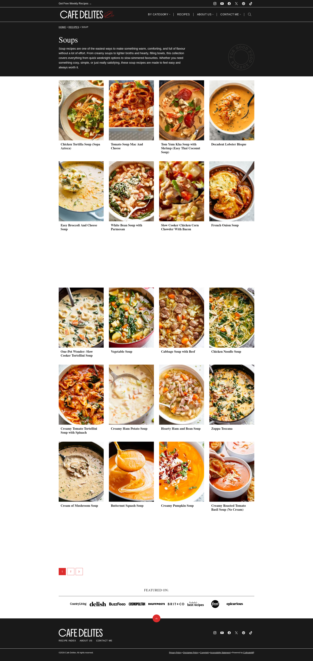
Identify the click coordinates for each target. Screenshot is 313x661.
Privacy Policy (175, 653)
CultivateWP (248, 653)
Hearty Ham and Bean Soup (181, 428)
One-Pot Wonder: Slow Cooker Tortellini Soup (77, 353)
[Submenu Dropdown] (170, 15)
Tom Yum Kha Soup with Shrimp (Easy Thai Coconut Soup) (180, 148)
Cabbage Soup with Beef (178, 351)
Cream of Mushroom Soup (79, 505)
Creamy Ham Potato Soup (129, 428)
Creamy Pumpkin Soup (177, 505)
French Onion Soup (225, 225)
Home (62, 27)
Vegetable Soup (121, 351)
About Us (204, 14)
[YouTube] (222, 3)
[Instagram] (214, 3)
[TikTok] (250, 3)
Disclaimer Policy (190, 653)
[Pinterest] (243, 3)
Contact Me (229, 14)
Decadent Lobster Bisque (228, 144)
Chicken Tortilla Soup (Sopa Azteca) (80, 146)
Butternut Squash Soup (127, 505)
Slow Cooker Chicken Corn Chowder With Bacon (180, 227)
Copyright (204, 653)
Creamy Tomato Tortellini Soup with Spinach (79, 430)
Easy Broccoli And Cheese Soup (79, 227)
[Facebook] (229, 3)
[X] (236, 3)
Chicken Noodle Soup (226, 351)
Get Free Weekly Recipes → (75, 3)
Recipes (183, 14)
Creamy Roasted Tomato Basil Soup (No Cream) (228, 507)
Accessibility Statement (220, 653)
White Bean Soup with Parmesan (126, 227)
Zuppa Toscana (221, 428)
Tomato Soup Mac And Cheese (127, 146)
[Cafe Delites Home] (87, 14)
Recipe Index (67, 640)
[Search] (249, 14)
